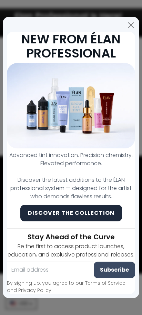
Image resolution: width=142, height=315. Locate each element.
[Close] (130, 25)
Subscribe (114, 270)
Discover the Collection (71, 213)
